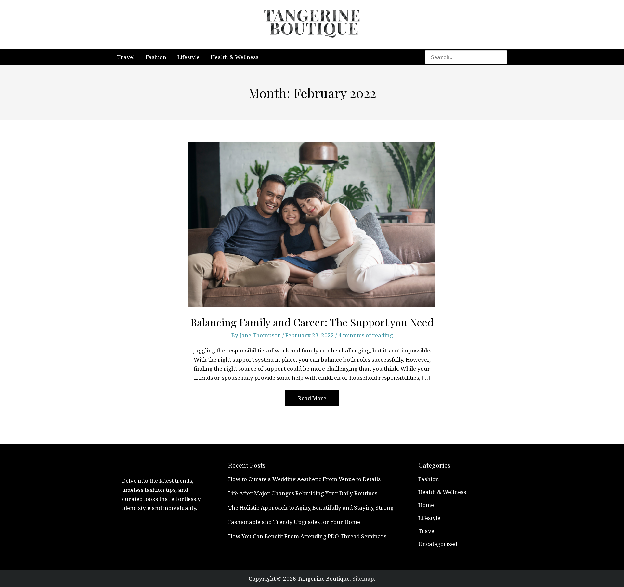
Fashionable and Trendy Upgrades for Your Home (294, 522)
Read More (312, 400)
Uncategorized (437, 544)
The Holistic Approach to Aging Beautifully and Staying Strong (311, 507)
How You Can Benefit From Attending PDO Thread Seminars (307, 536)
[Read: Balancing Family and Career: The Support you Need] (312, 224)
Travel (427, 531)
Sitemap (363, 578)
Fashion (428, 479)
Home (426, 505)
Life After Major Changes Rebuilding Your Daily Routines (302, 493)
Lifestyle (429, 518)
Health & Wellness (442, 492)
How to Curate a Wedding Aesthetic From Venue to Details (304, 479)
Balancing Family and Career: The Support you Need (312, 322)
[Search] (505, 57)
